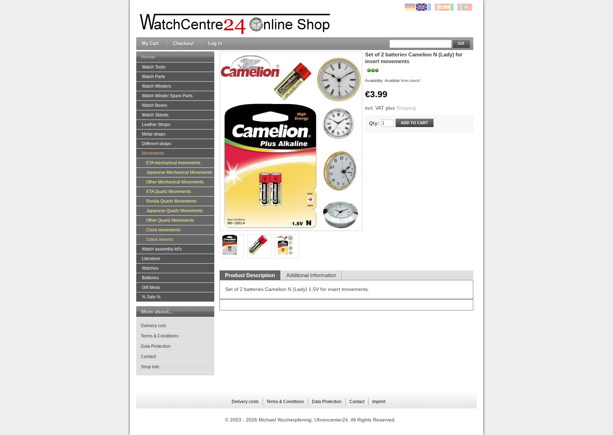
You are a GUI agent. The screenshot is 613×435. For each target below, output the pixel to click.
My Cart (150, 43)
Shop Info (150, 366)
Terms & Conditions (159, 336)
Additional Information (311, 275)
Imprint (378, 401)
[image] (287, 247)
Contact (148, 356)
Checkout (183, 43)
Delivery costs (245, 401)
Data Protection (156, 346)
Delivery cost (153, 325)
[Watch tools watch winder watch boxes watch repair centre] (233, 19)
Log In (215, 43)
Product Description (250, 275)
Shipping (406, 108)
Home (148, 57)
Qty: (374, 123)
